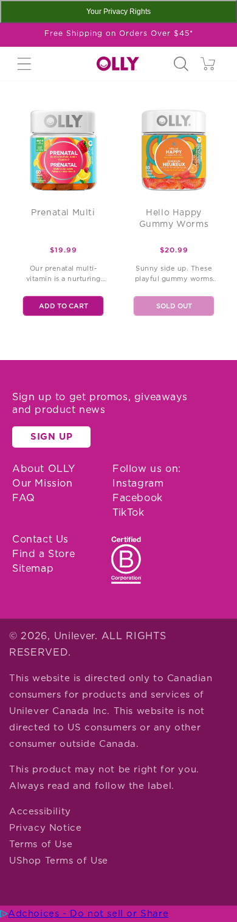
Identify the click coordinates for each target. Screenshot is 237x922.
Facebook (137, 498)
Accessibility (40, 811)
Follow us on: (146, 469)
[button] (24, 63)
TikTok (128, 513)
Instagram (137, 483)
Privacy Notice (45, 828)
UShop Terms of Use (58, 860)
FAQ (23, 498)
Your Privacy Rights (118, 11)
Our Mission (42, 483)
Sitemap (32, 569)
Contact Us (40, 539)
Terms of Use (40, 844)
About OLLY (43, 469)
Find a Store (43, 554)
